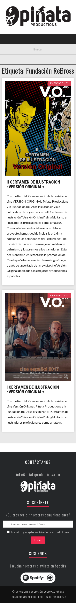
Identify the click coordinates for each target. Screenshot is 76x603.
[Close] (6, 6)
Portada (11, 26)
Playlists (12, 50)
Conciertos (13, 34)
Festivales (13, 42)
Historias (12, 66)
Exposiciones (14, 58)
